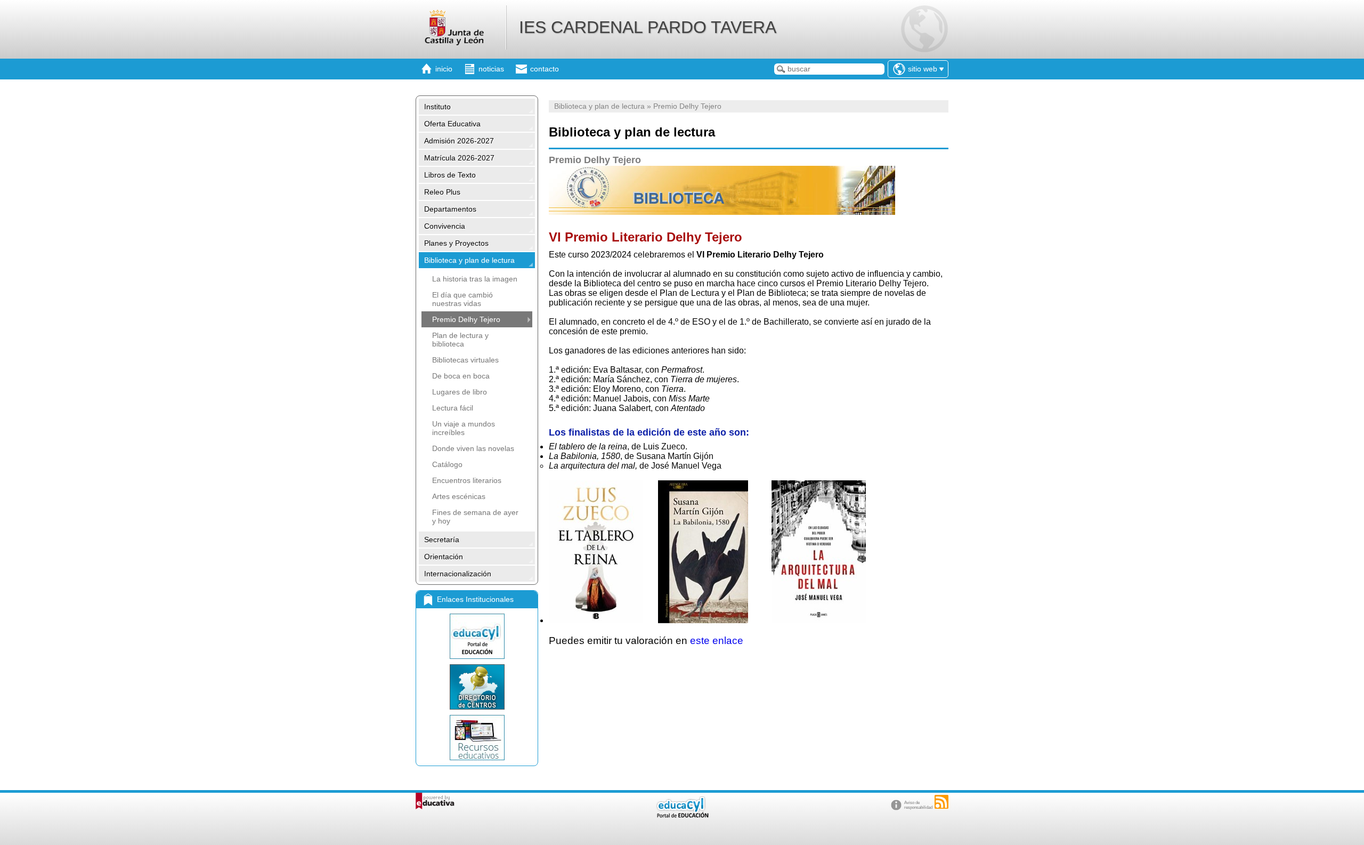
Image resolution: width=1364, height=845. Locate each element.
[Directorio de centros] (477, 687)
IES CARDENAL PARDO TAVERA (647, 27)
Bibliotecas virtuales (465, 360)
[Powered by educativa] (435, 801)
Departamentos (450, 209)
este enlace (716, 640)
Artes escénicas (458, 496)
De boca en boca (461, 376)
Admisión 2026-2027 (459, 140)
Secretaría (441, 539)
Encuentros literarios (466, 480)
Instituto (437, 106)
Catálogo (447, 464)
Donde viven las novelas (473, 448)
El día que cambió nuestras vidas (462, 299)
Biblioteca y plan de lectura (469, 260)
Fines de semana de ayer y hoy (475, 516)
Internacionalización (457, 573)
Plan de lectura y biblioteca (460, 339)
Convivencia (444, 226)
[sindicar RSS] (941, 802)
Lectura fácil (452, 408)
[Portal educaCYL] (477, 636)
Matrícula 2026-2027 (459, 158)
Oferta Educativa (452, 123)
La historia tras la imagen (474, 279)
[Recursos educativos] (477, 737)
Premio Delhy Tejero (466, 319)
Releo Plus (442, 192)
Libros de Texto (450, 175)
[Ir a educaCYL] (682, 815)
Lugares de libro (459, 392)
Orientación (443, 556)
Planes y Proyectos (456, 243)
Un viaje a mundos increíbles (463, 428)
